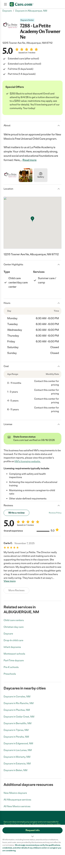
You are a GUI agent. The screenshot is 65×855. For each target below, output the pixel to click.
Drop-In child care (13, 640)
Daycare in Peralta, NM (16, 736)
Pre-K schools (11, 667)
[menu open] (5, 4)
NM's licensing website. (28, 461)
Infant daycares (12, 647)
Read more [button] (30, 160)
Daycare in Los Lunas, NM (18, 750)
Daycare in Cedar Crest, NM (19, 716)
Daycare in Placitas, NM (17, 709)
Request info (33, 830)
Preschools (10, 673)
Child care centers (14, 620)
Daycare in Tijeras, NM (16, 730)
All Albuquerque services (17, 799)
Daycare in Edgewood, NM (18, 743)
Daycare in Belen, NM (15, 770)
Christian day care (14, 626)
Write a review (16, 512)
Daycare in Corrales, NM (17, 696)
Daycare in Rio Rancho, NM (19, 703)
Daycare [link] (7, 10)
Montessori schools (14, 653)
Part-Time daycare (14, 660)
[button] (32, 831)
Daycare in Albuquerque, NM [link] (31, 10)
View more (10, 581)
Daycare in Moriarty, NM (17, 756)
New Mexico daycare (15, 792)
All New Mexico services (17, 806)
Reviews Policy (55, 513)
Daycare (8, 633)
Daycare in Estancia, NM (17, 763)
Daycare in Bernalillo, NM (17, 723)
